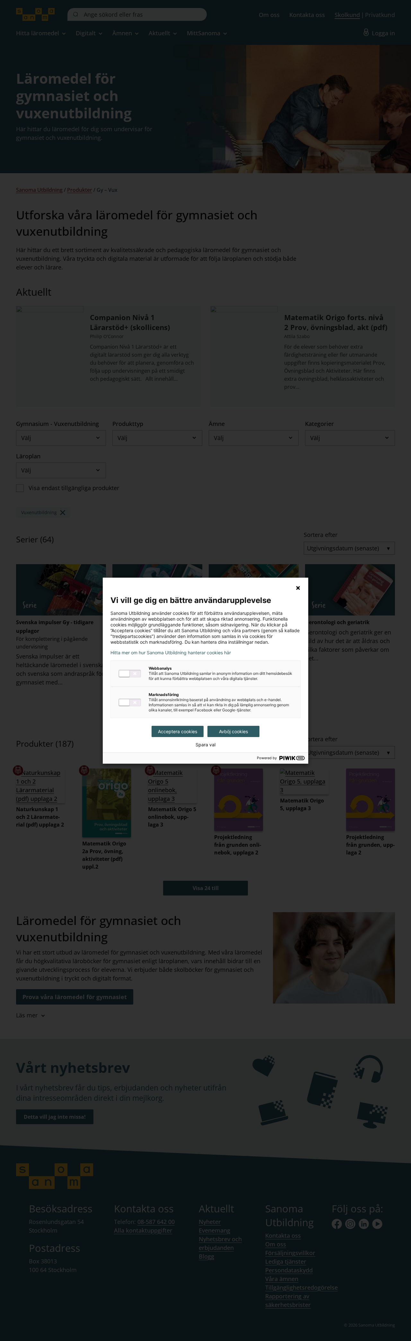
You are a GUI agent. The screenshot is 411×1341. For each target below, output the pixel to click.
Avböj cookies (233, 731)
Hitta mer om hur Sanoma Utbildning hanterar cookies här (170, 652)
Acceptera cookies (177, 731)
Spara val (205, 744)
